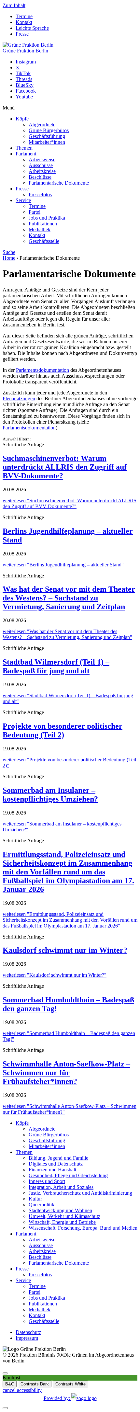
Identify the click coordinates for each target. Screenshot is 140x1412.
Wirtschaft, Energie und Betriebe (62, 1222)
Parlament (26, 153)
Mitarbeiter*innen (47, 142)
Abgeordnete (42, 124)
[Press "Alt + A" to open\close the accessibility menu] (5, 1373)
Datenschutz (28, 1332)
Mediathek (39, 229)
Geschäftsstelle (44, 241)
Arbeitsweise (42, 159)
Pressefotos (40, 194)
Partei (34, 212)
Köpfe (22, 118)
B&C (9, 1384)
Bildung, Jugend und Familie (58, 1158)
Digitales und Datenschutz (56, 1164)
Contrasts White (70, 1384)
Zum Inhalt (14, 5)
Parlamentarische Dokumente (59, 183)
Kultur (35, 1198)
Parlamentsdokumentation (42, 370)
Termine (24, 16)
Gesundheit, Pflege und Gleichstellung (68, 1175)
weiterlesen (69, 503)
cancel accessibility (22, 1390)
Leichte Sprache (32, 28)
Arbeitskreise (42, 171)
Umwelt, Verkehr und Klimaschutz (64, 1216)
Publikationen (43, 223)
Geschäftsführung (47, 136)
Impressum (27, 1338)
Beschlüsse (40, 177)
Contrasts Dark (35, 1384)
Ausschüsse (41, 165)
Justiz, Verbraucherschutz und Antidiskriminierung (80, 1193)
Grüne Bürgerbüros (49, 130)
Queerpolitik (41, 1204)
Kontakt (24, 22)
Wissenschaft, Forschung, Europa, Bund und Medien (83, 1228)
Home (9, 258)
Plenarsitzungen (19, 398)
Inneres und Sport (47, 1181)
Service (23, 200)
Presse (22, 34)
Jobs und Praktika (47, 218)
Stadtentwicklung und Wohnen (60, 1210)
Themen (24, 148)
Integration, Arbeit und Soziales (61, 1187)
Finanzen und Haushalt (52, 1169)
